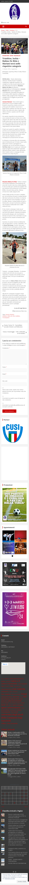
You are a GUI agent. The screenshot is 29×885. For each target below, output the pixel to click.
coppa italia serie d (6, 695)
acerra (2, 684)
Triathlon (17, 55)
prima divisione (5, 708)
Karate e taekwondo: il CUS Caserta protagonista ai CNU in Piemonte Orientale (17, 739)
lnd (24, 702)
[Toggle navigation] (3, 26)
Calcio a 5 (15, 687)
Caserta (7, 692)
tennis (22, 714)
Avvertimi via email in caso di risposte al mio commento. (13, 399)
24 (26, 806)
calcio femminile (22, 689)
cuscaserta (4, 697)
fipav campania (6, 700)
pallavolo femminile (15, 707)
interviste (16, 703)
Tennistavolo (13, 716)
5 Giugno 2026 (11, 743)
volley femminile (12, 729)
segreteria (14, 69)
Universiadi (14, 718)
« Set (2, 812)
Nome (4, 367)
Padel (21, 705)
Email (4, 374)
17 (25, 803)
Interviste (5, 55)
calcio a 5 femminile (9, 690)
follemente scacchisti (16, 700)
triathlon (17, 316)
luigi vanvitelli (14, 705)
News (11, 55)
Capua (3, 692)
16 (22, 803)
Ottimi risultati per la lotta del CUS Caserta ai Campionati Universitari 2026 (17, 758)
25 (3, 809)
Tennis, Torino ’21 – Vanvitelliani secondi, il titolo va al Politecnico (13, 326)
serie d (10, 711)
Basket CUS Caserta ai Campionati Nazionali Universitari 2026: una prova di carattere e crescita (17, 749)
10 (26, 799)
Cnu (11, 692)
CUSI (10, 697)
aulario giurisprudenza (17, 684)
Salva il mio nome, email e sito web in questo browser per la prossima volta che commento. (14, 391)
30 (22, 809)
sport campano (18, 711)
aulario (7, 684)
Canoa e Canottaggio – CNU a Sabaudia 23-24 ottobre (14, 332)
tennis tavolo (5, 716)
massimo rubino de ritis (8, 316)
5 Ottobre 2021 (6, 69)
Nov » (26, 812)
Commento (6, 348)
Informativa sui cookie (10, 878)
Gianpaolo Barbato (6, 702)
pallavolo (4, 707)
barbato (3, 687)
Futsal (24, 700)
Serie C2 (4, 711)
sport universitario (10, 713)
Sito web (4, 381)
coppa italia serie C (18, 692)
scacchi (22, 708)
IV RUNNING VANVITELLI (15, 851)
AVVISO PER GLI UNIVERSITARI (17, 869)
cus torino (15, 697)
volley (3, 729)
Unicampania (5, 317)
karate (21, 702)
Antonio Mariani (9, 314)
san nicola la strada (15, 708)
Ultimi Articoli (8, 735)
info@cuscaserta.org (7, 647)
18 (3, 806)
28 (14, 809)
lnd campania (5, 705)
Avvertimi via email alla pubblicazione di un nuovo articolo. (13, 405)
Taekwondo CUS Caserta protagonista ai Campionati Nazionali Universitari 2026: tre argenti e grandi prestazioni (17, 767)
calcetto (8, 687)
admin (18, 743)
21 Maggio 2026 (12, 782)
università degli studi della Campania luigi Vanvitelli (12, 723)
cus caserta (18, 694)
